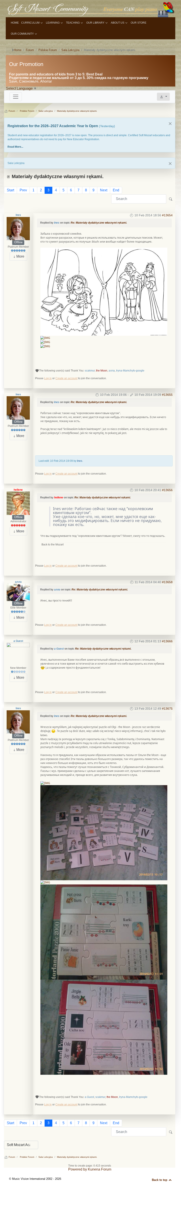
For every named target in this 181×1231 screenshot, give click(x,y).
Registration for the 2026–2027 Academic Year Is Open (53, 126)
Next (103, 190)
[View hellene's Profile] (18, 503)
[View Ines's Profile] (18, 228)
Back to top (160, 1180)
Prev (23, 190)
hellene (18, 489)
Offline (18, 242)
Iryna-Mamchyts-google (130, 370)
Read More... (15, 146)
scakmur (90, 370)
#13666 (167, 641)
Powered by (77, 1169)
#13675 (167, 708)
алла (112, 370)
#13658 (167, 582)
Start (10, 190)
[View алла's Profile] (18, 592)
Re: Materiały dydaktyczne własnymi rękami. (99, 222)
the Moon (101, 370)
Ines (18, 215)
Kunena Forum (99, 1169)
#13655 (167, 394)
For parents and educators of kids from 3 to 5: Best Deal (55, 74)
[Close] (170, 123)
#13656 (167, 490)
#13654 (167, 215)
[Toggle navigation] (15, 96)
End (116, 190)
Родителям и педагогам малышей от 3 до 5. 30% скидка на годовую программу (78, 78)
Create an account (66, 378)
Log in (48, 378)
